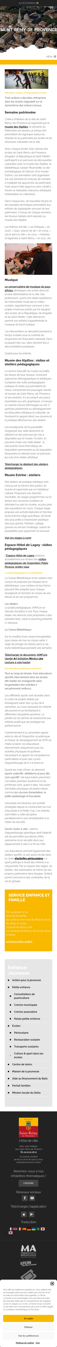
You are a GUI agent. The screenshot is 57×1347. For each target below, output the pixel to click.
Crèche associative (25, 1011)
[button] (52, 1283)
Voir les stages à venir (18, 537)
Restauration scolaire (27, 1039)
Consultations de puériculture (24, 996)
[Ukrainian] (34, 1228)
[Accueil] (28, 28)
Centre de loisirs (22, 1064)
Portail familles (21, 1085)
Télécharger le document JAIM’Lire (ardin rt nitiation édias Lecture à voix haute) (26, 658)
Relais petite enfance (27, 1018)
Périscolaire (21, 1032)
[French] (11, 1228)
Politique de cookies (25, 1343)
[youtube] (32, 1198)
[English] (15, 1228)
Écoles (16, 1025)
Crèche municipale (25, 1004)
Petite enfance (21, 987)
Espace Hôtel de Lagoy (20, 555)
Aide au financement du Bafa (30, 1078)
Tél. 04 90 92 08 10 (28, 1152)
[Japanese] (43, 1228)
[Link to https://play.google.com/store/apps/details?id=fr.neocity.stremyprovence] (31, 1214)
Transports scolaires (26, 1046)
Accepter (28, 1318)
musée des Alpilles (16, 126)
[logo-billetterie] (28, 1270)
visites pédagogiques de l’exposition (26, 563)
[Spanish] (24, 1228)
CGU (38, 1343)
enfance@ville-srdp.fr (19, 941)
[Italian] (20, 1228)
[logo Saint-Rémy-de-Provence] (28, 1118)
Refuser (28, 1327)
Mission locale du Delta (26, 1092)
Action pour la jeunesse (26, 980)
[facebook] (25, 1198)
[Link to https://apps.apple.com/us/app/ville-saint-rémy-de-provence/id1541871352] (24, 1214)
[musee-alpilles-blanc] (28, 1246)
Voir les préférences (28, 1335)
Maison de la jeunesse (25, 1071)
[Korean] (11, 1232)
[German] (29, 1228)
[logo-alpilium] (28, 1262)
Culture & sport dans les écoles (28, 1055)
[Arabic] (38, 1228)
